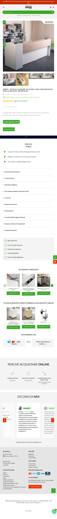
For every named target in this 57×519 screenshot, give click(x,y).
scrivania (33, 15)
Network (5, 474)
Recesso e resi (6, 461)
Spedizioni (31, 454)
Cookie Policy (32, 465)
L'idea (4, 478)
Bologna (33, 480)
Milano (52, 480)
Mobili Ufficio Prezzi (8, 481)
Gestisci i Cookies (33, 467)
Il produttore (6, 476)
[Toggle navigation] (4, 7)
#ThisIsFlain (28, 510)
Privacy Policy (32, 463)
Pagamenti (31, 456)
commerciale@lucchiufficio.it (11, 456)
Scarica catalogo (35, 486)
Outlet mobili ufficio (8, 480)
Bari (29, 480)
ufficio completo (26, 15)
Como (43, 480)
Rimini (35, 482)
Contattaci (5, 465)
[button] (51, 7)
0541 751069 (8, 454)
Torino (43, 482)
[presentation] (5, 285)
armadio (38, 15)
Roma (39, 482)
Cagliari (39, 480)
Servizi (4, 472)
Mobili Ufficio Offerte (8, 485)
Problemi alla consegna (9, 463)
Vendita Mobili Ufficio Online (10, 483)
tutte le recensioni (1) (20, 101)
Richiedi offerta (9, 129)
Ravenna (31, 482)
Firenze (47, 480)
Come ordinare (32, 457)
